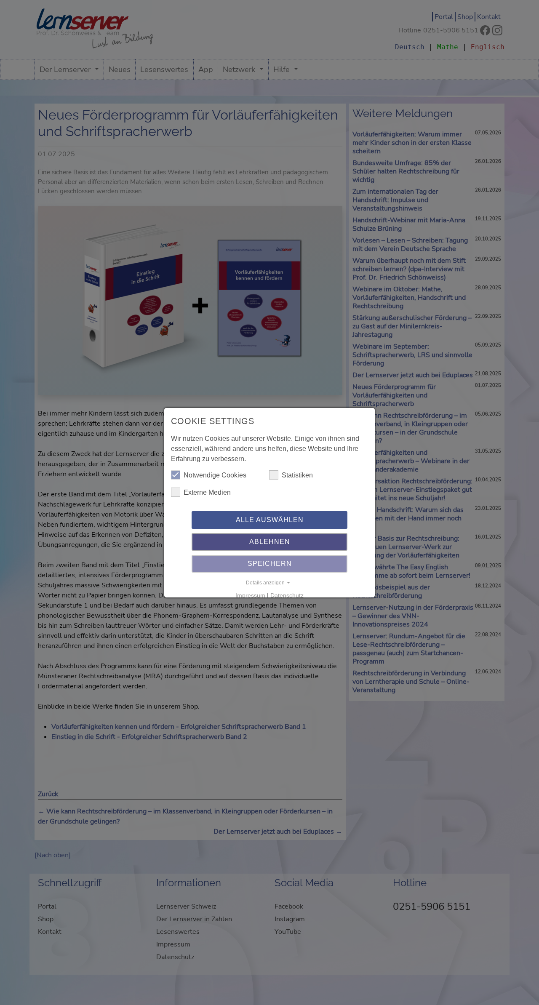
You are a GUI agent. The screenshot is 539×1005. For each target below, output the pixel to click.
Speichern (270, 563)
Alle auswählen (270, 519)
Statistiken (297, 475)
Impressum (250, 595)
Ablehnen (269, 541)
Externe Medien (207, 492)
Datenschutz (287, 595)
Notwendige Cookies (215, 475)
